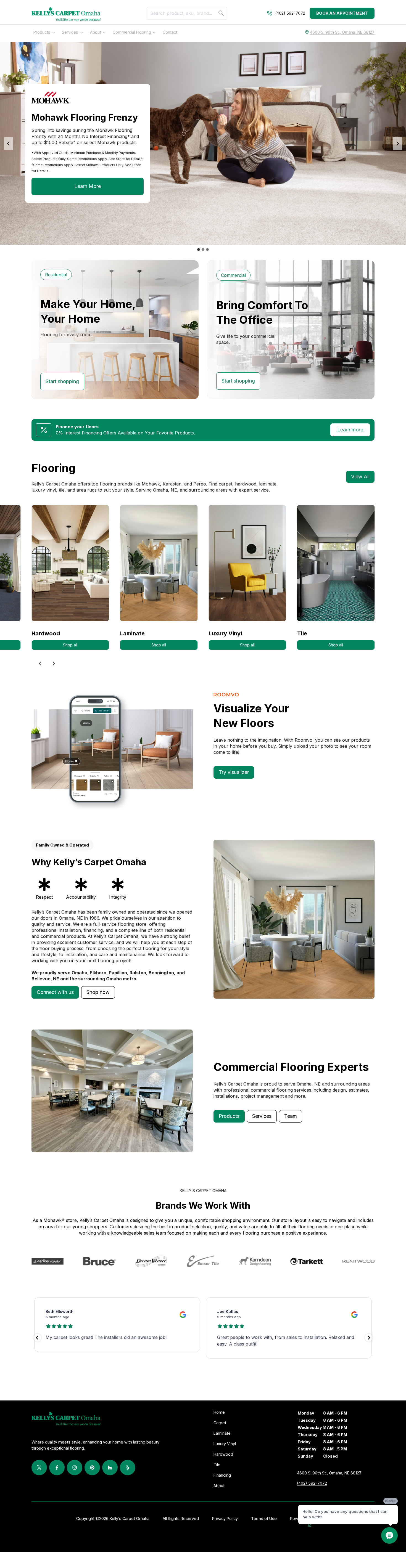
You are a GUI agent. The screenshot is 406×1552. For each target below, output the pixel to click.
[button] (55, 992)
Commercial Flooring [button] (132, 32)
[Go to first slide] (53, 663)
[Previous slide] (40, 663)
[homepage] (66, 14)
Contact (170, 32)
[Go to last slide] (8, 143)
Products (41, 32)
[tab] (198, 249)
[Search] (221, 13)
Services (70, 32)
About (95, 32)
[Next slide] (397, 143)
